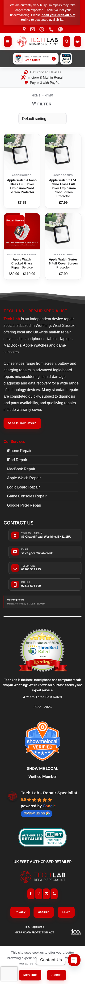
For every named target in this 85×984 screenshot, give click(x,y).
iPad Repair (17, 460)
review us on (34, 813)
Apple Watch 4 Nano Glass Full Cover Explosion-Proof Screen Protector (22, 186)
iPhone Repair (19, 451)
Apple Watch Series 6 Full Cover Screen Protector (63, 263)
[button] (7, 41)
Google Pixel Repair (24, 505)
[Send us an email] (46, 893)
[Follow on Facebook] (30, 893)
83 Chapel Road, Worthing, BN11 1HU (46, 536)
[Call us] (54, 893)
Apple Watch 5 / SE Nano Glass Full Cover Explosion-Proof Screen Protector (63, 188)
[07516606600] (61, 29)
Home (36, 95)
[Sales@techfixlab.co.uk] (33, 29)
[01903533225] (52, 29)
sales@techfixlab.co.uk (37, 553)
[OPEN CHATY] (74, 960)
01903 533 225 (31, 569)
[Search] (66, 41)
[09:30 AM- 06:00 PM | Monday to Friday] (42, 29)
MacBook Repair (21, 469)
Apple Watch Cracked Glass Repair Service (22, 263)
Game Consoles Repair (27, 496)
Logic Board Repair (23, 487)
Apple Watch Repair (24, 478)
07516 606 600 (31, 586)
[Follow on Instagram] (38, 893)
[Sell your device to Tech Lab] (66, 58)
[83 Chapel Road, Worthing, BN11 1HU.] (25, 29)
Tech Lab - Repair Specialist (49, 793)
